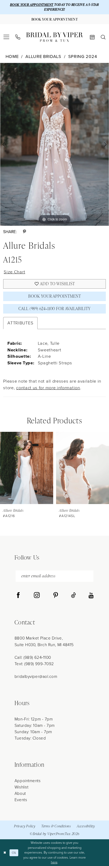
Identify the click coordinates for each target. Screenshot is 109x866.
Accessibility (86, 826)
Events (21, 800)
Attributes (20, 323)
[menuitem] (6, 37)
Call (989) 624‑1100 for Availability (55, 308)
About (20, 793)
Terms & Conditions (56, 826)
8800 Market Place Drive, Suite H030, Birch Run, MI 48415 (44, 641)
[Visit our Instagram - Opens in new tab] (37, 595)
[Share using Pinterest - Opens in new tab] (24, 231)
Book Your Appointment (54, 296)
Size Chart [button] (14, 272)
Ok (14, 852)
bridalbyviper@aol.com (36, 676)
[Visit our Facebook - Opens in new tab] (18, 595)
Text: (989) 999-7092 (34, 664)
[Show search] (103, 37)
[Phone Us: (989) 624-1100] (18, 37)
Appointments (28, 781)
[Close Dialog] (4, 852)
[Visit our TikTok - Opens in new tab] (73, 595)
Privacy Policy (24, 826)
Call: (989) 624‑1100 (33, 657)
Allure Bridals (43, 56)
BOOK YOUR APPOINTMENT (31, 4)
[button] (6, 37)
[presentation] (26, 468)
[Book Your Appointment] (92, 37)
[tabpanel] (54, 144)
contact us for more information (48, 387)
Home (12, 56)
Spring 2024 (82, 56)
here (54, 862)
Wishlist (21, 787)
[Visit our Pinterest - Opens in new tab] (55, 595)
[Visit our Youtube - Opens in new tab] (91, 595)
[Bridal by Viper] (54, 37)
